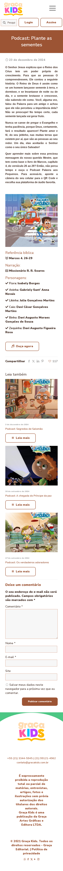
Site (8, 671)
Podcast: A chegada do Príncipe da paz (28, 496)
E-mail (10, 657)
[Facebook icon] (28, 859)
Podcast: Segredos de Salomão (24, 429)
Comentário (14, 606)
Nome (10, 643)
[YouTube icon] (35, 859)
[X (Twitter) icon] (31, 859)
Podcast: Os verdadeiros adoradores (27, 562)
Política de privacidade (35, 851)
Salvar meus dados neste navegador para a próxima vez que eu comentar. (30, 689)
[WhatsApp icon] (25, 859)
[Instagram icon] (38, 859)
